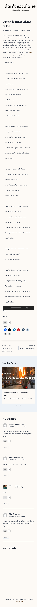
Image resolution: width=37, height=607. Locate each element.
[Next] (32, 385)
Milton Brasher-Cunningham (12, 30)
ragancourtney (14, 457)
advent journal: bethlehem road (7, 348)
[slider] (30, 307)
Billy (30, 52)
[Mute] (27, 308)
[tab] (14, 405)
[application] (18, 308)
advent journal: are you (27, 347)
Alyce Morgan (14, 486)
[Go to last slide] (5, 385)
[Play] (5, 308)
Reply (5, 447)
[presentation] (18, 378)
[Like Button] (5, 322)
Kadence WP (18, 601)
